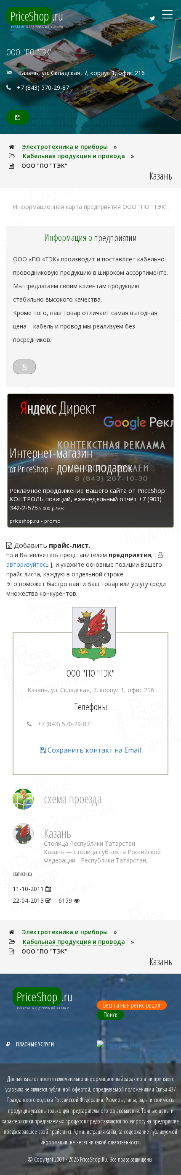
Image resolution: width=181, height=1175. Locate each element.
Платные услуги (35, 1044)
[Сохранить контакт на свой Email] (17, 117)
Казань (57, 833)
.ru (36, 16)
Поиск (110, 1014)
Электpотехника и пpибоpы (65, 147)
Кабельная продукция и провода (74, 156)
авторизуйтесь (27, 564)
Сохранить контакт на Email (93, 750)
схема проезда (73, 798)
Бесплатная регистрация (131, 1005)
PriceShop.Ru (93, 1159)
